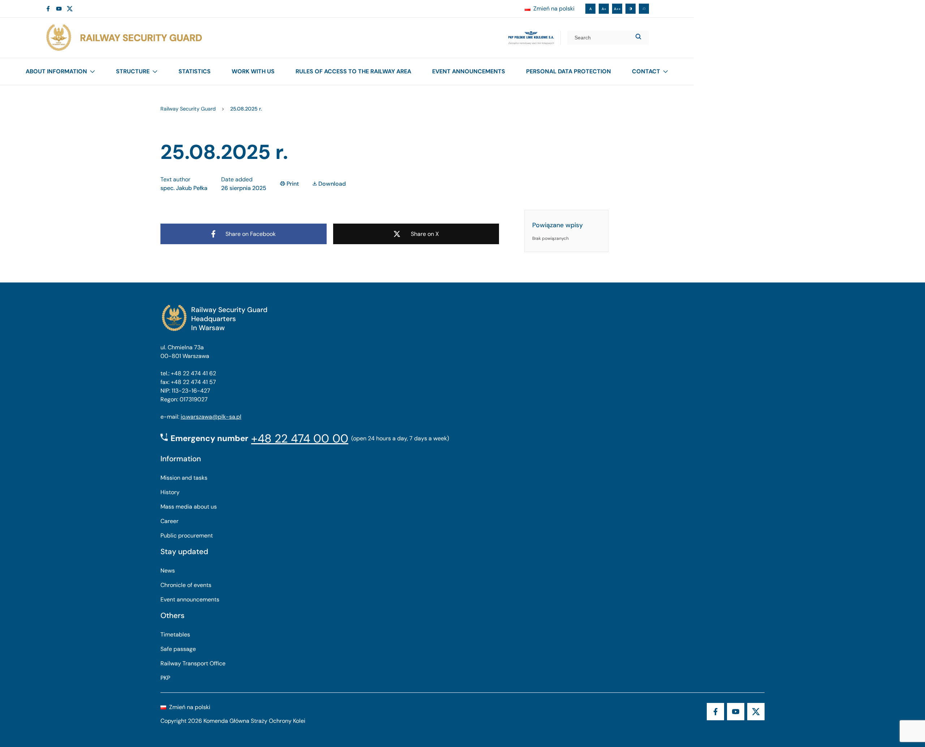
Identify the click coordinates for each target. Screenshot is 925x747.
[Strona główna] (123, 37)
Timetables (175, 634)
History (170, 492)
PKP (165, 678)
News (167, 570)
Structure (133, 71)
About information (56, 71)
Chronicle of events (185, 585)
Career (169, 521)
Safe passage (178, 649)
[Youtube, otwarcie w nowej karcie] (59, 8)
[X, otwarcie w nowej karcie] (69, 8)
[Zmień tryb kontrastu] (630, 9)
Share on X (425, 234)
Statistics (194, 71)
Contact (646, 71)
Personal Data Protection (568, 71)
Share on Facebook (250, 234)
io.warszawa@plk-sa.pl (211, 416)
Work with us (253, 71)
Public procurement (186, 535)
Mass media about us (188, 506)
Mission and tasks (183, 478)
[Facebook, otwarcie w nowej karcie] (48, 8)
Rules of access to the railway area (353, 71)
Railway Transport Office (192, 663)
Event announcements (468, 71)
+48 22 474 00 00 (299, 438)
